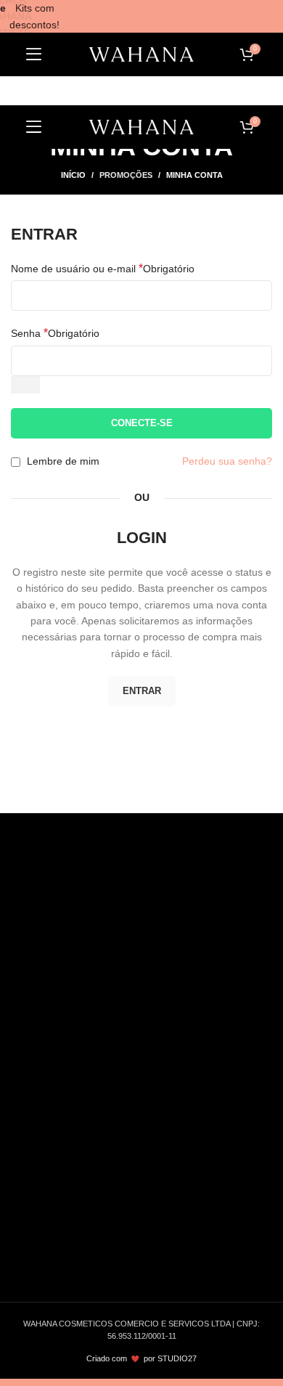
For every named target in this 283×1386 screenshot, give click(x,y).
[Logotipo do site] (141, 54)
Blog (33, 1008)
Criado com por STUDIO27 (141, 1358)
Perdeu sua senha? (227, 461)
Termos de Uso (58, 1032)
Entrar (142, 690)
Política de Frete (61, 1055)
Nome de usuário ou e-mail (102, 268)
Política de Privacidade (75, 1079)
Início (73, 175)
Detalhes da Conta (66, 1255)
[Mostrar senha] (25, 385)
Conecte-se (142, 422)
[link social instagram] (63, 941)
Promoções (125, 175)
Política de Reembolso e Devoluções (107, 1103)
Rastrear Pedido (73, 1208)
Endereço (45, 1232)
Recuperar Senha (63, 1278)
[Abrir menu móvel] (34, 54)
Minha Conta (52, 1161)
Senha (55, 333)
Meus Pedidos (56, 1185)
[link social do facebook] (28, 941)
